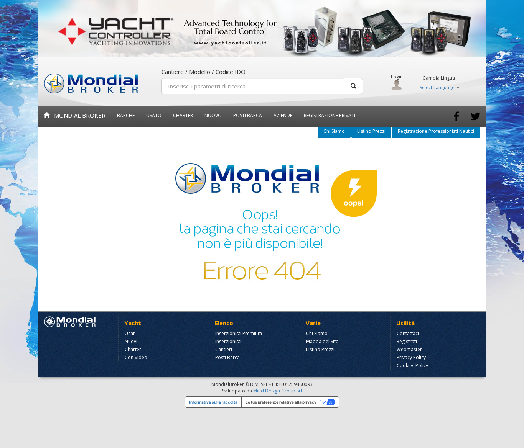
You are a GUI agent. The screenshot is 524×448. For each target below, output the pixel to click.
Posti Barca (247, 115)
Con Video (136, 357)
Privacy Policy (411, 357)
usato (153, 115)
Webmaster (409, 349)
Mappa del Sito (322, 341)
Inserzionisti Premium (238, 333)
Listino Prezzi (371, 131)
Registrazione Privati (329, 115)
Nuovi (131, 341)
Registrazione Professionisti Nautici (436, 131)
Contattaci (408, 333)
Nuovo (213, 115)
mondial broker (77, 115)
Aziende (283, 115)
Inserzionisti (228, 341)
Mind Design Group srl (277, 391)
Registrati (407, 341)
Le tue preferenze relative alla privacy (281, 402)
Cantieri (223, 349)
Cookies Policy (412, 365)
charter (183, 115)
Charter (133, 349)
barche (126, 115)
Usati (130, 333)
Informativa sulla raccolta (213, 402)
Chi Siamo (334, 131)
